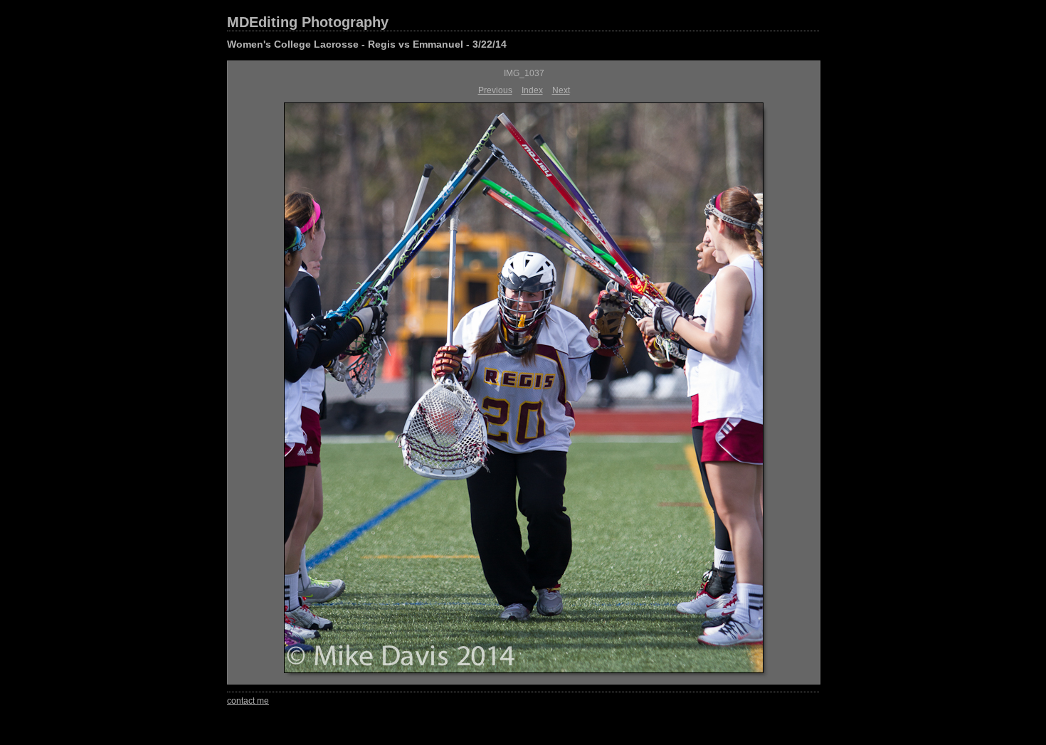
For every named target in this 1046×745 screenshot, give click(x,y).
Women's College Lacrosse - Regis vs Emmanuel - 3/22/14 (367, 44)
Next (561, 90)
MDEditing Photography (308, 22)
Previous (495, 90)
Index (532, 90)
